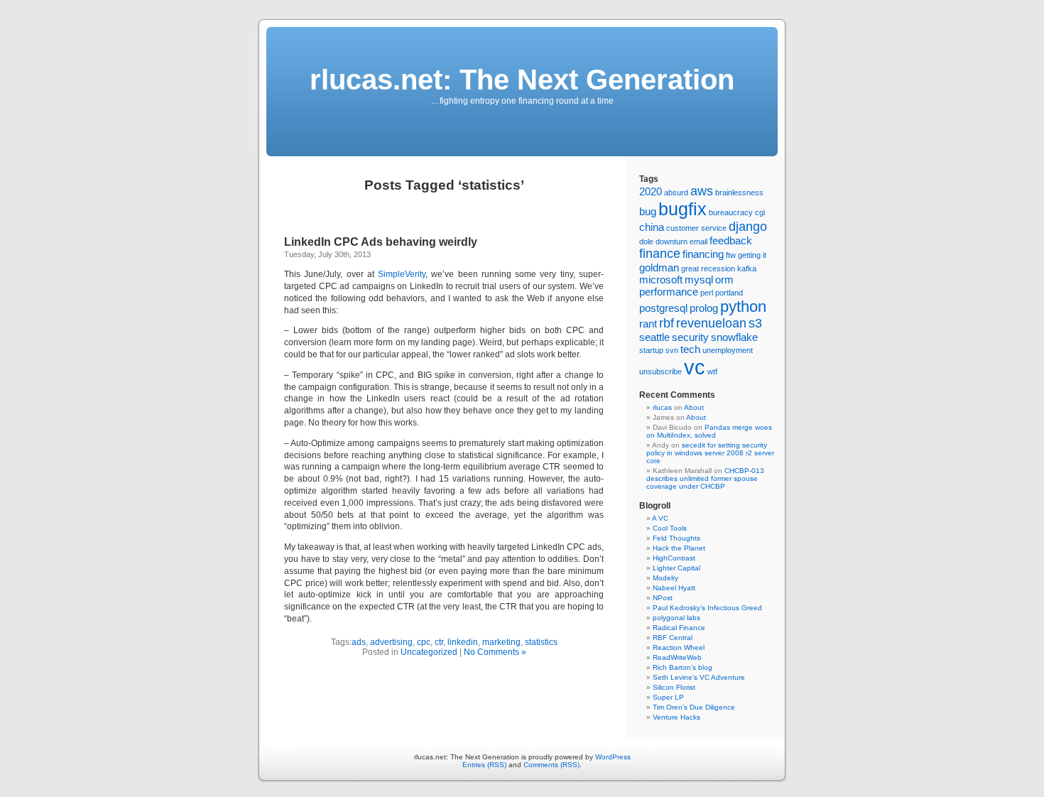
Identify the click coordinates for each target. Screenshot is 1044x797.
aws (701, 191)
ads (359, 642)
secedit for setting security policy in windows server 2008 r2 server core (710, 453)
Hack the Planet (679, 548)
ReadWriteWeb (677, 657)
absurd (676, 192)
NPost (663, 598)
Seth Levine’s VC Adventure (699, 677)
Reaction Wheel (679, 647)
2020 (650, 191)
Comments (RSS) (551, 765)
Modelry (665, 578)
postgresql (663, 308)
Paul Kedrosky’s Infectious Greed (707, 608)
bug (647, 211)
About (694, 407)
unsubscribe (660, 371)
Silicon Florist (674, 687)
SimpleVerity (401, 274)
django (748, 226)
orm (724, 279)
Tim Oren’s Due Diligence (694, 707)
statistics (541, 642)
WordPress (613, 757)
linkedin (462, 642)
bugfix (682, 209)
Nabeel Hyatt (674, 588)
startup (651, 350)
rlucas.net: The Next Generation (522, 79)
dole (646, 241)
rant (648, 324)
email (698, 241)
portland (729, 292)
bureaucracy (731, 212)
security (690, 337)
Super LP (668, 697)
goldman (659, 267)
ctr (439, 642)
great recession (708, 268)
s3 (755, 323)
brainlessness (739, 192)
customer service (696, 228)
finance (659, 253)
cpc (423, 642)
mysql (699, 279)
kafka (746, 268)
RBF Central (672, 637)
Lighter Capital (676, 568)
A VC (660, 518)
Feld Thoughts (676, 538)
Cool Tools (670, 528)
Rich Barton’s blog (682, 667)
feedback (730, 240)
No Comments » (495, 652)
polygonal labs (676, 618)
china (651, 227)
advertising (391, 642)
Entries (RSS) (484, 765)
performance (668, 292)
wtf (712, 371)
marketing (501, 642)
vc (694, 367)
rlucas (662, 407)
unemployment (727, 350)
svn (671, 350)
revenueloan (711, 323)
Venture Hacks (676, 717)
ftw (731, 255)
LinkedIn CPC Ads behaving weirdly (380, 242)
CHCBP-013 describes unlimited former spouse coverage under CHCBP (705, 478)
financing (703, 254)
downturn (671, 241)
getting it (752, 255)
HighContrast (674, 558)
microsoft (661, 279)
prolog (704, 308)
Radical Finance (679, 627)
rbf (666, 323)
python (743, 306)
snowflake (734, 337)
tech (690, 349)
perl (706, 292)
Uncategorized (429, 652)
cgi (760, 212)
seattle (654, 337)
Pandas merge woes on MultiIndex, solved (709, 431)
